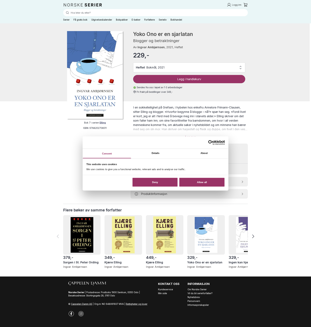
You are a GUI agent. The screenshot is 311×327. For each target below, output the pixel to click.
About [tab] (204, 153)
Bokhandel (176, 19)
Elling (103, 122)
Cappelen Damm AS (81, 304)
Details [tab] (156, 153)
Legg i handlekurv (189, 79)
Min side (162, 293)
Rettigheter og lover (136, 304)
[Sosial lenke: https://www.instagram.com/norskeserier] (81, 314)
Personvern (194, 301)
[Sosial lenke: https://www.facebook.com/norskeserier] (71, 314)
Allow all (202, 182)
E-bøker (136, 19)
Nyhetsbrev (194, 297)
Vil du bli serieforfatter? (200, 293)
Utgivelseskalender (101, 19)
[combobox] (155, 12)
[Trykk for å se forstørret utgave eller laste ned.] (95, 75)
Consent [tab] (107, 153)
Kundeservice (165, 289)
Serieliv (163, 19)
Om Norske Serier (197, 289)
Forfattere (149, 19)
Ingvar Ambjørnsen (151, 47)
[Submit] (67, 12)
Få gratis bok (80, 19)
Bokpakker (122, 19)
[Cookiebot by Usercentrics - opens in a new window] (210, 142)
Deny (155, 182)
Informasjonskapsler (198, 305)
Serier (66, 19)
